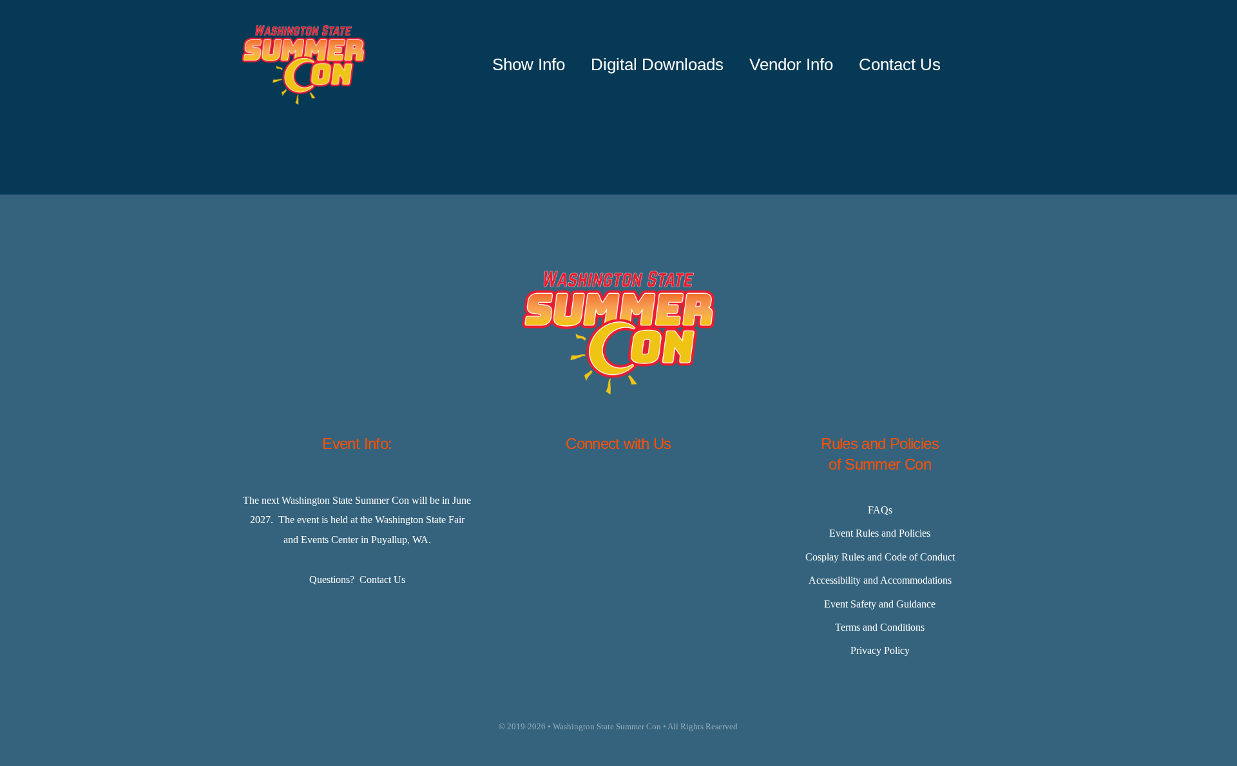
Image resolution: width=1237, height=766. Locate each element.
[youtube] (683, 493)
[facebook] (554, 493)
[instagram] (618, 493)
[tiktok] (650, 493)
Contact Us (382, 579)
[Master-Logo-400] (303, 29)
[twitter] (586, 493)
